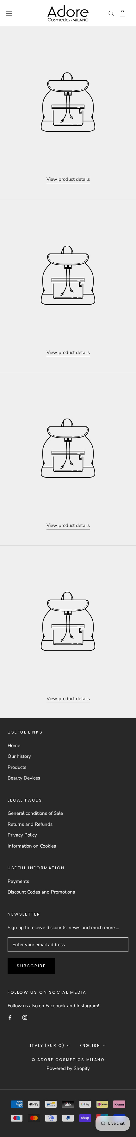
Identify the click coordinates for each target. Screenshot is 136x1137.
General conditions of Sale (35, 813)
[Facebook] (10, 1017)
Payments (18, 881)
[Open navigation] (9, 13)
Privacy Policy (22, 835)
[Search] (111, 13)
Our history (19, 756)
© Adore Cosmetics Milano (68, 1059)
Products (17, 767)
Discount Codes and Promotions (41, 892)
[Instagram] (24, 1017)
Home (14, 745)
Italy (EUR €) (47, 1045)
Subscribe (31, 966)
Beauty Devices (24, 778)
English (90, 1045)
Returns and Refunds (30, 824)
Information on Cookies (32, 846)
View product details (68, 179)
